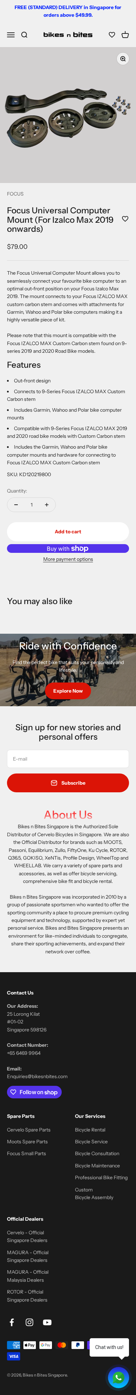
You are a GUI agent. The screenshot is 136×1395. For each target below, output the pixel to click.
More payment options (68, 559)
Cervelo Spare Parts (29, 1130)
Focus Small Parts (26, 1153)
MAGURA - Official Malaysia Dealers (27, 1276)
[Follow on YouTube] (47, 1322)
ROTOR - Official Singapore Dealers (27, 1296)
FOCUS (15, 194)
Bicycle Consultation (97, 1153)
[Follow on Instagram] (29, 1322)
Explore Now (68, 691)
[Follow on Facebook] (11, 1322)
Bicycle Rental (90, 1130)
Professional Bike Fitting (101, 1177)
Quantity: (17, 491)
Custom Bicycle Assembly (94, 1193)
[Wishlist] (112, 35)
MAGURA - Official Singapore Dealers (27, 1256)
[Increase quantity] (46, 505)
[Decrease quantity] (16, 505)
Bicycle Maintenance (97, 1165)
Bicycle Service (91, 1141)
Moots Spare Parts (27, 1141)
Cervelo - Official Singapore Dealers (27, 1236)
